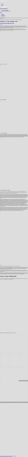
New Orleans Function (5, 10)
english (2, 5)
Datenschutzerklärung (2, 456)
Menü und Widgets (2, 3)
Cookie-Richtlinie (19, 19)
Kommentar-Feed (3, 15)
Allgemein (2, 4)
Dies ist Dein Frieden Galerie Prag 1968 (7, 23)
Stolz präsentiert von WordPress (8, 456)
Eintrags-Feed (2, 14)
